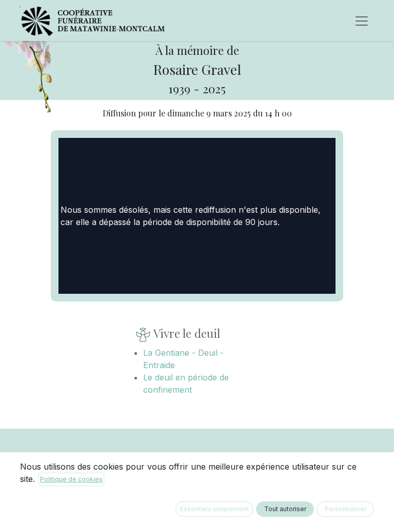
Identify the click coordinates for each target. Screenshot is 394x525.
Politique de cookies (71, 479)
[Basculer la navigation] (361, 20)
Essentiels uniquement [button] (214, 509)
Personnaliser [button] (345, 509)
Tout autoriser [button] (285, 509)
